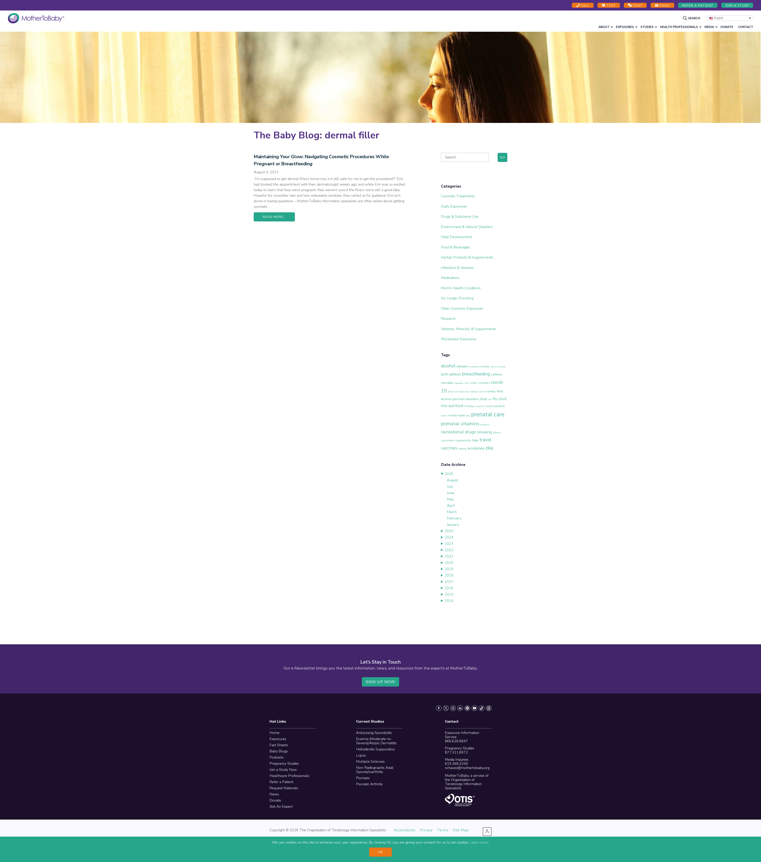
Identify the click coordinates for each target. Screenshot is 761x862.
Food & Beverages (455, 247)
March (452, 512)
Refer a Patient (697, 5)
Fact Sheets (279, 745)
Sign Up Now (380, 682)
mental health (456, 415)
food (459, 405)
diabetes (474, 391)
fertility (491, 391)
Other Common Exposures (462, 308)
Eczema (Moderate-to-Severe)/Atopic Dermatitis (376, 741)
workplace (476, 448)
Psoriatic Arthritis (369, 784)
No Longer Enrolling (457, 298)
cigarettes (458, 383)
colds (473, 383)
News (274, 794)
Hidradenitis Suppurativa (375, 749)
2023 (449, 543)
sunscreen (447, 440)
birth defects (451, 374)
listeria (444, 415)
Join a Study (737, 5)
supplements (463, 440)
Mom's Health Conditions (461, 288)
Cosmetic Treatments (458, 196)
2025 (449, 531)
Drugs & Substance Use (460, 216)
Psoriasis (363, 778)
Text (610, 5)
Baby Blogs (279, 751)
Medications (450, 277)
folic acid (447, 405)
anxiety (484, 366)
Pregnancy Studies (284, 763)
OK (380, 852)
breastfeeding (476, 374)
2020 (449, 562)
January (453, 524)
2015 (449, 594)
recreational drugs (458, 432)
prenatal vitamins (460, 423)
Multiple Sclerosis (370, 761)
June (450, 492)
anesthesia (474, 366)
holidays (469, 406)
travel (485, 440)
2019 (449, 569)
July (450, 486)
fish (490, 399)
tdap (475, 440)
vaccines (449, 448)
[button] (692, 18)
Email (664, 5)
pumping (484, 424)
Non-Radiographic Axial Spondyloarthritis (375, 769)
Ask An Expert (281, 806)
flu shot (500, 398)
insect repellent (495, 406)
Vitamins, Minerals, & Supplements (468, 329)
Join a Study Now (283, 769)
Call (585, 5)
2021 (449, 556)
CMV (466, 383)
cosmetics (484, 383)
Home (274, 732)
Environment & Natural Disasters (467, 226)
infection (480, 406)
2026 (449, 473)
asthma (493, 366)
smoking (484, 432)
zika (489, 448)
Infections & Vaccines (457, 267)
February (454, 518)
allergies (462, 366)
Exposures (278, 739)
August (452, 480)
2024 (449, 537)
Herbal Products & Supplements (467, 257)
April (451, 505)
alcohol (448, 366)
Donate (275, 800)
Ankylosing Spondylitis (374, 732)
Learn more (479, 842)
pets (468, 415)
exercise (482, 391)
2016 (449, 588)
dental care (453, 391)
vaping (462, 448)
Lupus (361, 755)
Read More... (274, 217)
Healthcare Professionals (289, 775)
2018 (449, 575)
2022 (449, 550)
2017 (449, 581)
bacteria (502, 366)
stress (497, 432)
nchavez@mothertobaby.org (467, 767)
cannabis (447, 382)
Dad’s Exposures (454, 206)
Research (448, 318)
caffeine (496, 374)
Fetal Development (456, 237)
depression (464, 391)
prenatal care (487, 414)
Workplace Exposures (458, 339)
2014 (449, 600)
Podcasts (277, 757)
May (450, 499)
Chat (637, 5)
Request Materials (284, 788)
